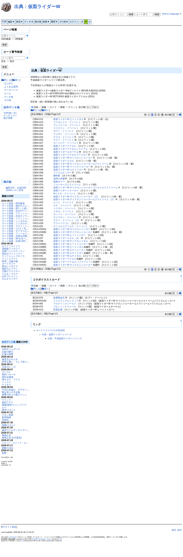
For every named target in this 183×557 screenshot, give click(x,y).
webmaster (13, 537)
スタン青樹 (7, 415)
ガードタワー (9, 263)
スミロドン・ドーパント (65, 128)
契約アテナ (7, 402)
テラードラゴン (61, 223)
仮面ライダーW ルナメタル (67, 256)
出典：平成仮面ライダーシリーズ (65, 338)
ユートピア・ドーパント (65, 143)
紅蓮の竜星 (7, 354)
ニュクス (6, 382)
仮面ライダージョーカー (65, 190)
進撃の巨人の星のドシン (14, 394)
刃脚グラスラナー (11, 271)
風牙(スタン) (8, 410)
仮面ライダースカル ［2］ (66, 238)
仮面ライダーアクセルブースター (70, 155)
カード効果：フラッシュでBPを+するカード (24, 213)
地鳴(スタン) (8, 425)
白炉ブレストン (10, 276)
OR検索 (19, 39)
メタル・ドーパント (63, 211)
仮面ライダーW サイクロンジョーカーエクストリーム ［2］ (84, 199)
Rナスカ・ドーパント (64, 193)
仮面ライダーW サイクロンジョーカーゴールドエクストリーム (85, 187)
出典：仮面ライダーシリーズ (57, 334)
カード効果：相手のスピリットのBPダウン (24, 206)
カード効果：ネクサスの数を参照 (19, 231)
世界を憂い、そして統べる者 (17, 362)
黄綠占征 (6, 435)
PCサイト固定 (9, 527)
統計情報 (8, 118)
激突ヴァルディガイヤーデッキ (18, 430)
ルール (7, 93)
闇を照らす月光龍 (11, 392)
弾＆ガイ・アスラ (11, 379)
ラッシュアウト (10, 258)
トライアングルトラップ (65, 301)
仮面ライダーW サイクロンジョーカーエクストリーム (81, 164)
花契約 (5, 420)
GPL (60, 539)
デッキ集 (8, 97)
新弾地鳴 (6, 417)
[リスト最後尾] (180, 115)
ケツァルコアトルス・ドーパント (70, 226)
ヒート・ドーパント (63, 202)
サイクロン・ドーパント (65, 217)
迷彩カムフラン (10, 268)
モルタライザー (10, 279)
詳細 (35, 107)
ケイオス (6, 384)
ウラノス (6, 400)
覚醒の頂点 (7, 448)
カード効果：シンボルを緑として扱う (21, 221)
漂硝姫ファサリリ (11, 248)
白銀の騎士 (7, 352)
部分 (12, 61)
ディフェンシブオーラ (13, 256)
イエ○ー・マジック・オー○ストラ (19, 443)
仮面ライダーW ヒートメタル (68, 119)
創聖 (4, 453)
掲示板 (38, 21)
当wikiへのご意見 (14, 190)
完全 (3, 61)
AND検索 (6, 39)
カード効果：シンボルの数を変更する (21, 223)
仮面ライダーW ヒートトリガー (69, 235)
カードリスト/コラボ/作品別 (50, 330)
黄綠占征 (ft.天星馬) (12, 437)
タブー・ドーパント (63, 131)
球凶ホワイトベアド (12, 253)
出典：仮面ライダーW (37, 6)
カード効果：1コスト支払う (16, 228)
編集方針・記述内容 (16, 187)
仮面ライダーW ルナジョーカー (69, 250)
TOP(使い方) (9, 113)
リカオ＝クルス (10, 274)
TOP (4, 21)
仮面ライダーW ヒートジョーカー (70, 244)
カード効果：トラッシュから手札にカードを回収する (29, 218)
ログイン (74, 21)
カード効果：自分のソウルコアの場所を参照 (25, 216)
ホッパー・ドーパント (64, 214)
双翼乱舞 (57, 309)
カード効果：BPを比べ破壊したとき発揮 (23, 238)
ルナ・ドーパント (62, 205)
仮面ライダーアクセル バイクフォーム (73, 262)
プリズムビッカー (62, 172)
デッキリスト (10, 115)
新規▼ (19, 21)
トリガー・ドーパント (64, 208)
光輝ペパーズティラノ (13, 251)
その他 (7, 100)
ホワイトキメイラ (11, 246)
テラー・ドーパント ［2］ (66, 220)
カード (53, 107)
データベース (11, 90)
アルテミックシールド (64, 303)
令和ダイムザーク (11, 349)
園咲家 (56, 175)
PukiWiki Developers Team (41, 539)
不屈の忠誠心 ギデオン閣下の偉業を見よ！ (25, 389)
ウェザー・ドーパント (64, 134)
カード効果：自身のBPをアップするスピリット (26, 241)
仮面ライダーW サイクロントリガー (71, 229)
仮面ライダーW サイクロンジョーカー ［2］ (76, 196)
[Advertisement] (15, 150)
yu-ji (21, 541)
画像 (44, 107)
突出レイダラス (10, 266)
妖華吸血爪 (59, 298)
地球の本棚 (59, 178)
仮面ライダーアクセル (64, 146)
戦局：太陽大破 (10, 261)
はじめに (8, 83)
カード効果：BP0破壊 (13, 203)
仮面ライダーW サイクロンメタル (70, 241)
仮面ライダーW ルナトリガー (68, 169)
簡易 (62, 107)
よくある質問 (11, 86)
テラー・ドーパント (63, 140)
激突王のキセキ (10, 359)
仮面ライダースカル (63, 161)
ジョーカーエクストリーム (67, 184)
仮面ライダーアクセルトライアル (70, 149)
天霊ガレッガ (9, 367)
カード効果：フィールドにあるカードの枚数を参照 (28, 233)
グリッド (72, 107)
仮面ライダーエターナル (65, 152)
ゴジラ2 (6, 372)
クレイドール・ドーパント (67, 125)
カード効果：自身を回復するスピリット (22, 236)
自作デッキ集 (11, 107)
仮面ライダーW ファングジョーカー (71, 167)
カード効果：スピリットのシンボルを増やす (25, 226)
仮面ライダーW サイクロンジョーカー (73, 158)
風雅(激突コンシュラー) (14, 405)
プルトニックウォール (64, 306)
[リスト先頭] (180, 269)
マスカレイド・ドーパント (67, 122)
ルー (4, 407)
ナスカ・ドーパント (63, 137)
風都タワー (59, 181)
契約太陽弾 (7, 377)
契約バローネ (9, 374)
